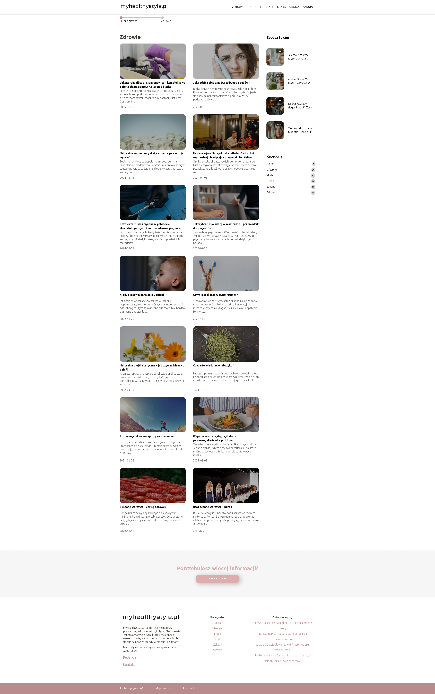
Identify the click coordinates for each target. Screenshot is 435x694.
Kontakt (129, 664)
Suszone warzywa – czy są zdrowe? (143, 506)
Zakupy (308, 6)
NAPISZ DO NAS (218, 578)
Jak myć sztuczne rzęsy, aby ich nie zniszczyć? (298, 56)
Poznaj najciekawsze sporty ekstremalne (147, 436)
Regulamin (189, 688)
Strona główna (128, 20)
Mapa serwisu (163, 688)
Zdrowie (238, 6)
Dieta (253, 6)
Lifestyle (267, 6)
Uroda (294, 6)
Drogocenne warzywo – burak (212, 506)
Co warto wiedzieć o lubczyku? (213, 365)
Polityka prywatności (132, 688)
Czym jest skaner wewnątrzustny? (215, 294)
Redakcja (129, 657)
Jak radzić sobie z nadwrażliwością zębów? (221, 82)
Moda (281, 6)
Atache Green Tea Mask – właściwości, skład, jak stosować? (299, 81)
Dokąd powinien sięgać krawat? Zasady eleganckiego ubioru (301, 105)
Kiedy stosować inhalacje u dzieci (142, 294)
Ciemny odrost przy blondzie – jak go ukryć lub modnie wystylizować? (301, 130)
